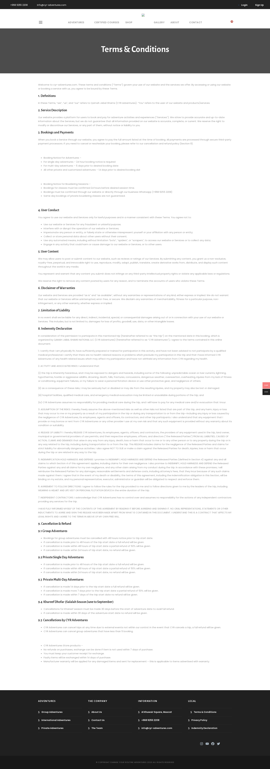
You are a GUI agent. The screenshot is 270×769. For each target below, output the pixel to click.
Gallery (159, 22)
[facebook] (217, 5)
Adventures (76, 22)
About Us (96, 712)
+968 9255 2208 (19, 5)
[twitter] (222, 5)
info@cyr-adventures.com (51, 5)
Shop (128, 22)
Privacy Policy (199, 720)
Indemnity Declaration (204, 728)
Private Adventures (52, 728)
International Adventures (55, 720)
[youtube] (227, 5)
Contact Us (98, 720)
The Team (97, 728)
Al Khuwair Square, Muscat (156, 712)
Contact (195, 22)
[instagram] (232, 5)
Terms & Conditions (205, 712)
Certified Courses (106, 22)
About (174, 22)
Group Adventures (51, 712)
